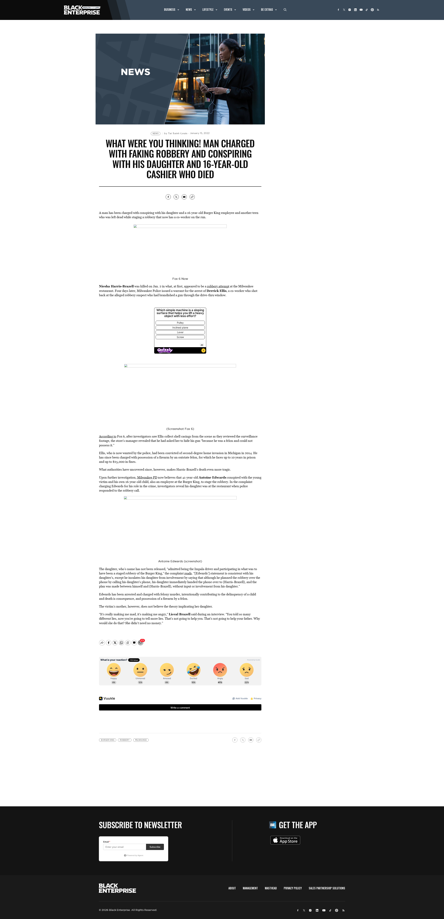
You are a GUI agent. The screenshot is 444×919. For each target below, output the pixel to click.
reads (188, 573)
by (175, 133)
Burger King (107, 740)
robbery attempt (218, 286)
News (156, 133)
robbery (125, 740)
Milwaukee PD (147, 477)
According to (107, 436)
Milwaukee (141, 740)
